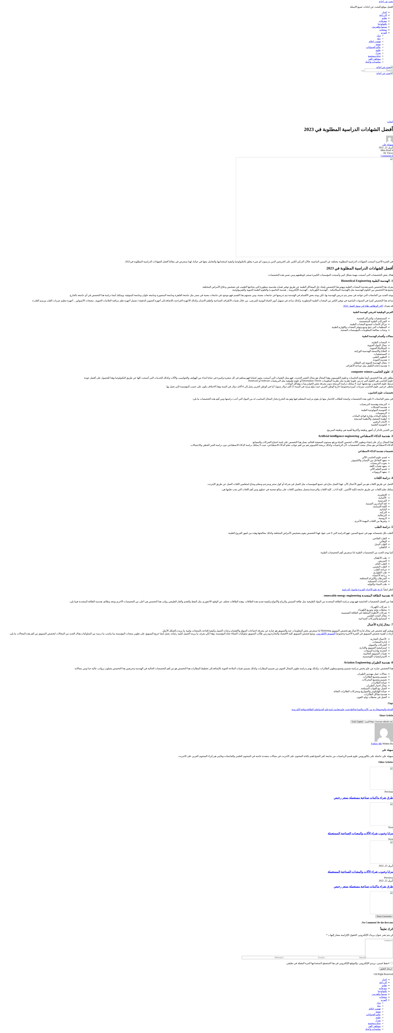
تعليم (337, 709)
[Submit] (363, 70)
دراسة (332, 709)
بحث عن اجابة (386, 1)
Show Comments (384, 916)
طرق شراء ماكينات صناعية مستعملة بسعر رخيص (363, 797)
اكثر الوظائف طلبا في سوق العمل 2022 (363, 306)
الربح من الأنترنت (370, 709)
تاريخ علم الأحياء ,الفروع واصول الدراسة (362, 589)
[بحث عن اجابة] (384, 67)
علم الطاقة (312, 709)
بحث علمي (345, 709)
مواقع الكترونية (299, 709)
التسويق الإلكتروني (325, 633)
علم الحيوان (323, 709)
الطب (352, 709)
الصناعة (358, 709)
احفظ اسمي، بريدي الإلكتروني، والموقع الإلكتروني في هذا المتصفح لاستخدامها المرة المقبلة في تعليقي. (337, 963)
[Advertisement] (301, 97)
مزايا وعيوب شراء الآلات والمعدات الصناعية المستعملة (360, 833)
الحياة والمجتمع (385, 709)
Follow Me (376, 743)
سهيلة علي (387, 144)
